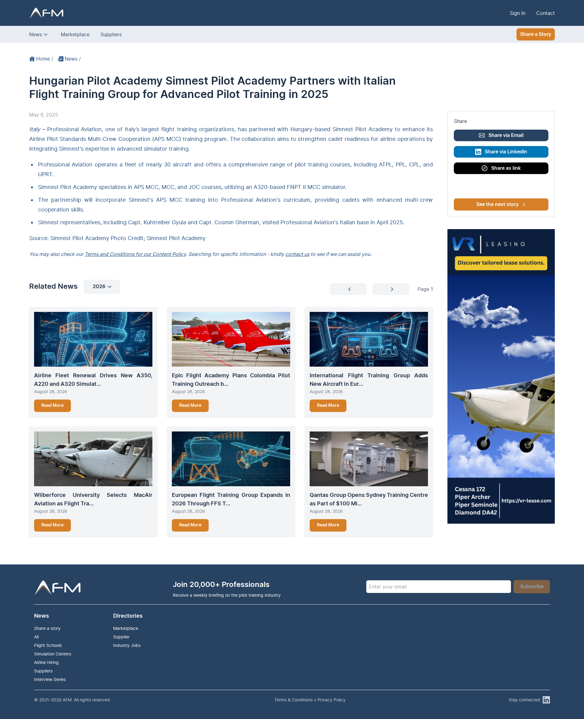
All (36, 636)
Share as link (506, 168)
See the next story (497, 204)
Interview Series (50, 679)
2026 (99, 286)
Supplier (121, 636)
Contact (545, 13)
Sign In (517, 13)
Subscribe (532, 586)
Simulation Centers (52, 653)
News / (73, 59)
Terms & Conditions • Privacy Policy (310, 699)
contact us (297, 254)
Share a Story (535, 34)
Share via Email (505, 135)
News (35, 34)
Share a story (47, 628)
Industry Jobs (127, 645)
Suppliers (111, 34)
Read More (52, 405)
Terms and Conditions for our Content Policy (135, 254)
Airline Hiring (46, 662)
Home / (44, 59)
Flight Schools (48, 645)
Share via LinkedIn (506, 151)
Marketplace (75, 34)
